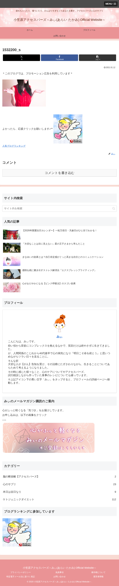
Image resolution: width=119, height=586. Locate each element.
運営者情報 (98, 576)
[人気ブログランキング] (67, 128)
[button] (97, 57)
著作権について (98, 572)
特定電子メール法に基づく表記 (20, 576)
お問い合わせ (59, 576)
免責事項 (59, 572)
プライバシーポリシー (20, 572)
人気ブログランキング (14, 146)
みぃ (59, 336)
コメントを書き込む (59, 173)
